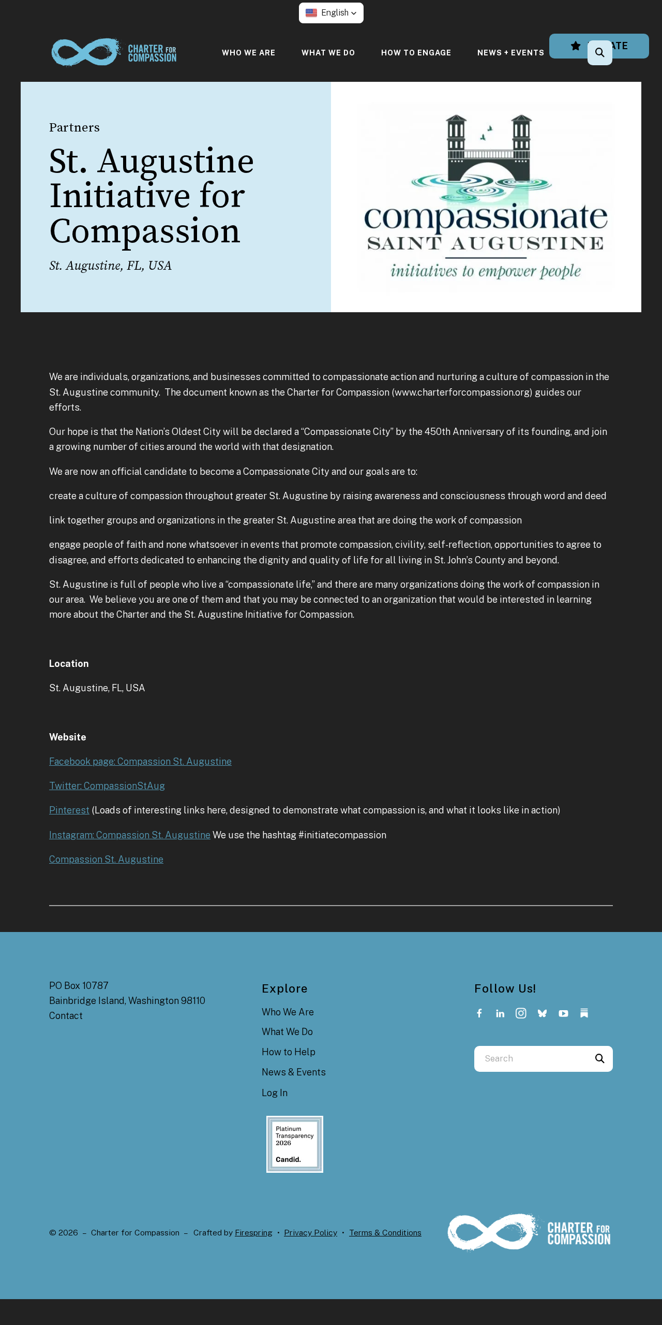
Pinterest (69, 810)
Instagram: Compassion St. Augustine (129, 834)
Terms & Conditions (385, 1232)
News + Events (511, 52)
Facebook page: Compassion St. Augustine (140, 761)
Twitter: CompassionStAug (107, 785)
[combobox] (614, 52)
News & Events (294, 1072)
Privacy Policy (310, 1232)
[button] (331, 13)
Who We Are (249, 52)
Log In (275, 1092)
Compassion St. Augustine (106, 859)
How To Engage (416, 52)
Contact (66, 1015)
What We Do (328, 52)
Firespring (254, 1232)
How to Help (288, 1051)
